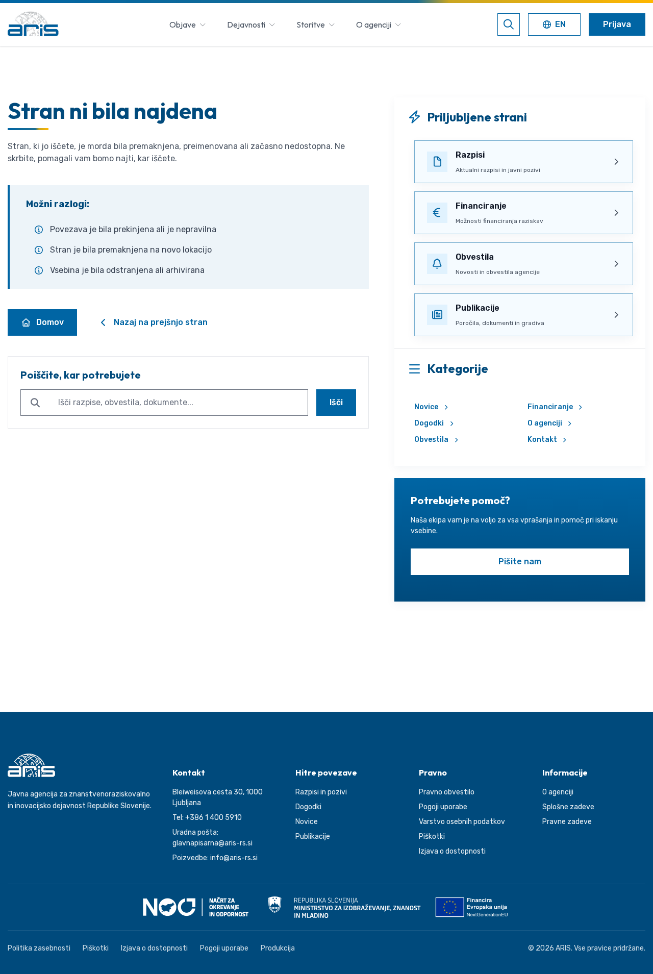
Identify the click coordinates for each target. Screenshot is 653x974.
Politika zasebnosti (39, 948)
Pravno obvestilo (446, 792)
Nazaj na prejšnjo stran (161, 322)
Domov (50, 322)
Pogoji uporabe (443, 807)
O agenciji (545, 423)
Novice (426, 407)
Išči (336, 402)
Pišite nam (519, 561)
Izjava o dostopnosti (452, 851)
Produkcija (278, 948)
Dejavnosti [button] (246, 24)
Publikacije (312, 836)
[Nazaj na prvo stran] (33, 24)
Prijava (617, 24)
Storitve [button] (310, 24)
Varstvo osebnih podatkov (462, 821)
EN (556, 25)
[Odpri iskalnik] (508, 24)
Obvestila (431, 439)
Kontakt (542, 439)
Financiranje (550, 407)
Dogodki (429, 423)
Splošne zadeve (568, 807)
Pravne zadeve (567, 821)
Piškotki (432, 836)
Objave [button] (182, 24)
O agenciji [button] (373, 24)
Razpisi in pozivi (321, 792)
